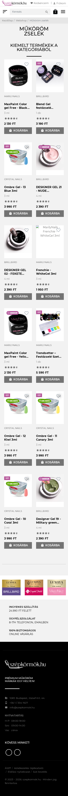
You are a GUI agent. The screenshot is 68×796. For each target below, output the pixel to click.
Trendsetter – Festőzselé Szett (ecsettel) (48, 356)
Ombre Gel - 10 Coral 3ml (15, 520)
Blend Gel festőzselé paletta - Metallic (48, 108)
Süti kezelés (40, 771)
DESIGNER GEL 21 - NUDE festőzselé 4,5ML (49, 190)
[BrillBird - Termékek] (11, 591)
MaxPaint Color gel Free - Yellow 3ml (16, 356)
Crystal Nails (13, 179)
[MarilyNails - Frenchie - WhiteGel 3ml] (50, 231)
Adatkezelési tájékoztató (28, 768)
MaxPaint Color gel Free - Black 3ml (15, 108)
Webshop (21, 20)
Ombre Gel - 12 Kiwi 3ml (15, 437)
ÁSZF (8, 768)
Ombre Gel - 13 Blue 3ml (15, 188)
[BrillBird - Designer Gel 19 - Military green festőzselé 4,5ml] (50, 488)
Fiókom (59, 3)
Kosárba (18, 130)
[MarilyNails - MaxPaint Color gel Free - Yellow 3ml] (18, 324)
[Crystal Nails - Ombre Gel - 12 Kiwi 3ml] (18, 405)
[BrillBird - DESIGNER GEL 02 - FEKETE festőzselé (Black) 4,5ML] (18, 239)
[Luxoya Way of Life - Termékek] (34, 583)
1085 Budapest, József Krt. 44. (27, 698)
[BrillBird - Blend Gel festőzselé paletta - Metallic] (50, 73)
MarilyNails (12, 96)
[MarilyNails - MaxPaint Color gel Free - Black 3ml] (18, 75)
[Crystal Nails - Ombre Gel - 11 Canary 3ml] (50, 405)
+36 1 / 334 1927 (19, 702)
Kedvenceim (39, 3)
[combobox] (27, 12)
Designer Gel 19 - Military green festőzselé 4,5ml (48, 522)
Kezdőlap (7, 20)
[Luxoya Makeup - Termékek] (56, 583)
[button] (9, 752)
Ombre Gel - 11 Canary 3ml (46, 437)
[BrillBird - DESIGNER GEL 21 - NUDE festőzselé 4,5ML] (50, 156)
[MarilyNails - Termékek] (56, 591)
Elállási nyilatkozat (19, 771)
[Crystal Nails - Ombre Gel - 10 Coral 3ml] (18, 488)
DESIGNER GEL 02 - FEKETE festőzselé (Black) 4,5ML (17, 275)
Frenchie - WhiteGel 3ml (46, 271)
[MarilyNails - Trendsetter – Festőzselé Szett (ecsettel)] (50, 324)
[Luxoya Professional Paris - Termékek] (11, 583)
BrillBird (42, 96)
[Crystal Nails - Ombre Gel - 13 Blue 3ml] (18, 156)
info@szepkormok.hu (22, 707)
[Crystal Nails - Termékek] (34, 591)
